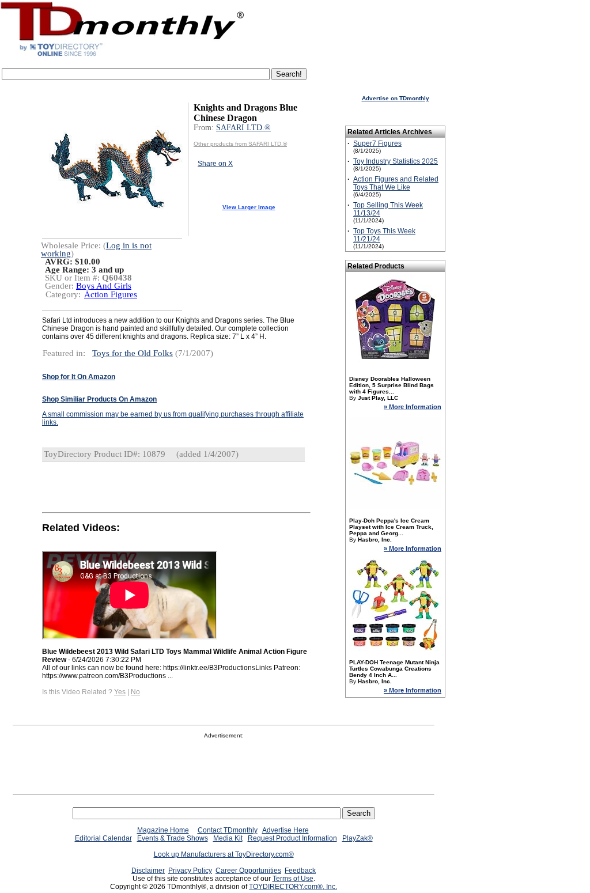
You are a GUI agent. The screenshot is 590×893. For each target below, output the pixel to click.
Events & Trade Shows (172, 838)
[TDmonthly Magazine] (122, 56)
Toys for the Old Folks (132, 353)
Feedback (300, 870)
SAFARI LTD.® (243, 127)
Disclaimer (148, 870)
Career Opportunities (248, 870)
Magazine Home (163, 830)
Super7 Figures (377, 143)
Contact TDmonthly (228, 830)
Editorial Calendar (103, 838)
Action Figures (110, 294)
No (135, 692)
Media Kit (228, 838)
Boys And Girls (103, 285)
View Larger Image (248, 207)
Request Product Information (292, 838)
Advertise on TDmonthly (395, 98)
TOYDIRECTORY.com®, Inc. (293, 887)
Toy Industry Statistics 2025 (395, 161)
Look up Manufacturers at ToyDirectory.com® (224, 854)
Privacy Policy (190, 870)
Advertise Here (285, 830)
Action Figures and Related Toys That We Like (395, 183)
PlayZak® (357, 838)
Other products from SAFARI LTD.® (240, 144)
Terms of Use (293, 879)
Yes (120, 692)
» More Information (412, 406)
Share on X (215, 164)
